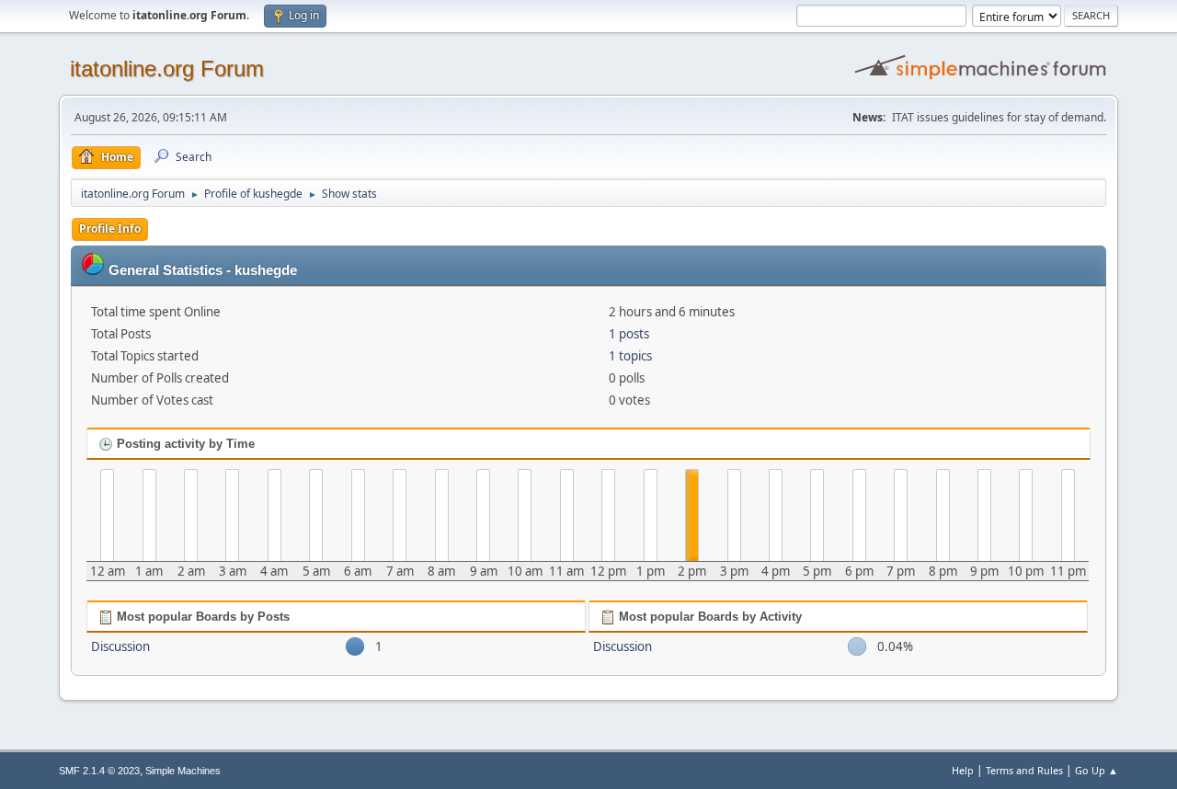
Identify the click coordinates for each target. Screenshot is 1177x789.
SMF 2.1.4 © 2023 (99, 770)
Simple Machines (183, 770)
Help (963, 770)
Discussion (120, 646)
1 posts (629, 334)
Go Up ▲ (1096, 770)
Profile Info (110, 228)
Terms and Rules (1024, 770)
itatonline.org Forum (167, 68)
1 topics (630, 356)
